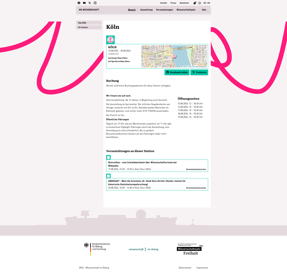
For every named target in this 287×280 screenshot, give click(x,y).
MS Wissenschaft (89, 9)
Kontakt (163, 3)
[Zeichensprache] (195, 2)
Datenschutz (185, 267)
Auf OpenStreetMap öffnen (119, 61)
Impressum (202, 267)
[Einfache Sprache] (199, 2)
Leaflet (184, 67)
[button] (174, 56)
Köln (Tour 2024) (143, 169)
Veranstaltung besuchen (196, 169)
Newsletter (184, 3)
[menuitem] (164, 2)
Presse (173, 3)
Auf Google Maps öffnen (117, 58)
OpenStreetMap (194, 67)
